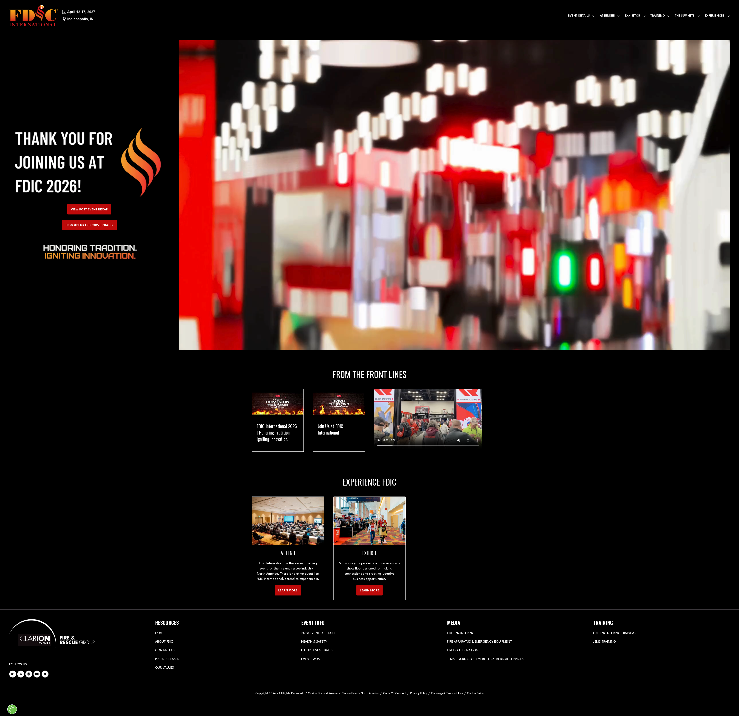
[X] (20, 674)
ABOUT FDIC (164, 641)
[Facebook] (28, 674)
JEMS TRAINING (604, 641)
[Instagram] (12, 674)
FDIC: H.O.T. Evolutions (336, 425)
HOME (159, 633)
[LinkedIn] (45, 674)
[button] (89, 209)
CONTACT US (165, 650)
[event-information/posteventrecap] (89, 162)
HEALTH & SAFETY (314, 641)
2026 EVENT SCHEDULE (318, 633)
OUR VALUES (164, 667)
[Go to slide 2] (307, 457)
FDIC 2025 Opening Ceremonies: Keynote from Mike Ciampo (274, 432)
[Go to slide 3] (313, 457)
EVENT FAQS (310, 659)
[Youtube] (36, 674)
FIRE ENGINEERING (460, 633)
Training (657, 15)
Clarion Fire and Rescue (323, 693)
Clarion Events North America (360, 693)
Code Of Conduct (394, 693)
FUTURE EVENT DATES (317, 650)
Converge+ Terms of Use (447, 693)
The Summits (685, 15)
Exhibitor (632, 15)
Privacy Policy (418, 693)
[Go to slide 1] (302, 457)
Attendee (607, 15)
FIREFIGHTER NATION (462, 650)
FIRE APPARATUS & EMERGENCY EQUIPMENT (479, 641)
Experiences (714, 15)
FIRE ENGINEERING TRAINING (614, 633)
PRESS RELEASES (167, 659)
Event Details (579, 15)
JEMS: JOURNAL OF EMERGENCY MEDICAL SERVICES (485, 659)
